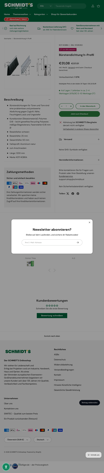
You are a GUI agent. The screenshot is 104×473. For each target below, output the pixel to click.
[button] (6, 467)
